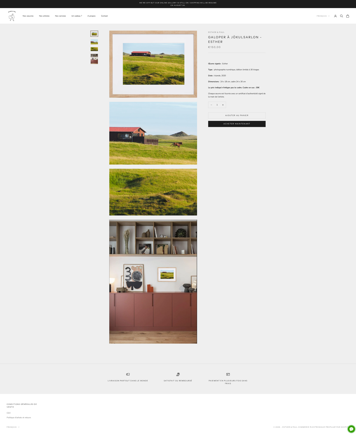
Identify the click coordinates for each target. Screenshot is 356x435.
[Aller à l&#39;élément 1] (94, 34)
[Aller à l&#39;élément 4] (94, 59)
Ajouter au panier (237, 115)
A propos (91, 16)
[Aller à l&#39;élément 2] (94, 42)
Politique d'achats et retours (19, 417)
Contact (104, 16)
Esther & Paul (216, 32)
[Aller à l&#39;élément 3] (94, 49)
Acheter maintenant (236, 124)
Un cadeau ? (76, 16)
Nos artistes (44, 16)
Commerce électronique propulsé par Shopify (323, 427)
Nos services (60, 16)
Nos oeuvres (28, 16)
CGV (9, 413)
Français (322, 16)
